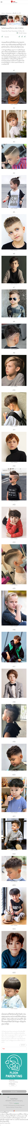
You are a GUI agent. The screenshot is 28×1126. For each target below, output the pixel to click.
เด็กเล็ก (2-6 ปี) (17, 13)
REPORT (23, 1045)
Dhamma (8, 13)
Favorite (6, 37)
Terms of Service (10, 1107)
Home (3, 13)
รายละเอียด (7, 1123)
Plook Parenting (13, 1082)
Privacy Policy (18, 1107)
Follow (12, 1085)
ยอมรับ (2, 1123)
